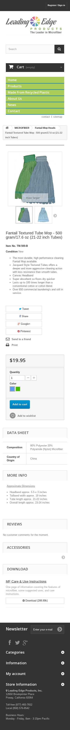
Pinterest (25, 331)
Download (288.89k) (36, 600)
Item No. (11, 245)
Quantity (15, 372)
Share (24, 316)
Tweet (25, 308)
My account (16, 673)
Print (15, 345)
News (12, 105)
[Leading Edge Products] (35, 24)
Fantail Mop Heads (45, 128)
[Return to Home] (7, 128)
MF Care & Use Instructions (26, 581)
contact (46, 116)
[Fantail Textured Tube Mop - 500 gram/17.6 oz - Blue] (24, 214)
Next (55, 215)
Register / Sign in (56, 5)
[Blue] (12, 389)
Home (12, 80)
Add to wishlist (26, 415)
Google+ (25, 323)
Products (15, 86)
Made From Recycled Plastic (28, 92)
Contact (14, 111)
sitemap (57, 116)
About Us (15, 98)
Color (13, 383)
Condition (12, 251)
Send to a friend (21, 339)
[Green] (18, 389)
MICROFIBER (22, 128)
